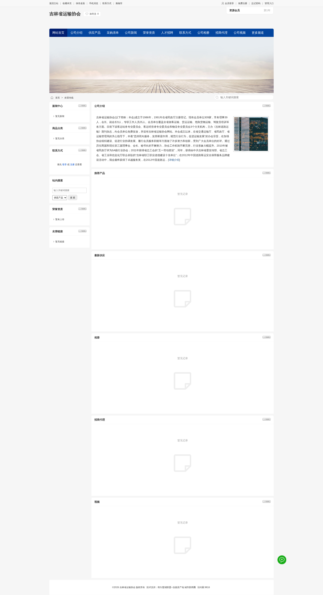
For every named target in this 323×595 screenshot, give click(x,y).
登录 (64, 164)
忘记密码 (255, 3)
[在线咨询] (282, 560)
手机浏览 (93, 3)
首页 (57, 97)
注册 (72, 164)
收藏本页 (67, 3)
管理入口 (269, 3)
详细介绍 (174, 159)
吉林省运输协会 (65, 13)
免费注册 (242, 3)
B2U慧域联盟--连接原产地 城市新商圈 (177, 587)
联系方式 (106, 3)
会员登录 (229, 3)
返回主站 (53, 3)
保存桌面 (80, 3)
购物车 (119, 3)
